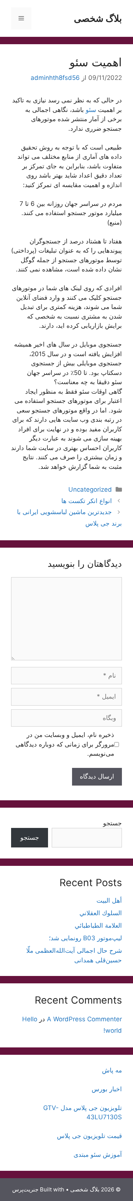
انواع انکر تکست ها (86, 501)
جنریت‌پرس (25, 1189)
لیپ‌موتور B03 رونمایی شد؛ (85, 938)
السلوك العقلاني (100, 913)
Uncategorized (90, 489)
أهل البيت (109, 900)
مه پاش (112, 1070)
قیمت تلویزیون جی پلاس (89, 1135)
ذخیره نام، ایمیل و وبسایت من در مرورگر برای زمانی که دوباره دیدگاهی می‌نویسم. (65, 744)
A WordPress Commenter (84, 1019)
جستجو (112, 823)
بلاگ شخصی (98, 18)
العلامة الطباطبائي (98, 925)
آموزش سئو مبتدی (98, 1154)
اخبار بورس (107, 1089)
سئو (91, 109)
